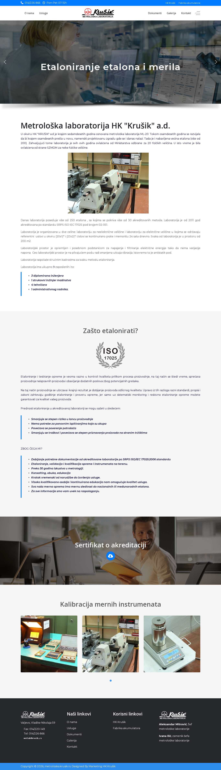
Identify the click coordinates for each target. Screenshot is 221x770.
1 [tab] (110, 680)
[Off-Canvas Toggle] (197, 13)
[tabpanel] (49, 647)
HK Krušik (170, 3)
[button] (5, 62)
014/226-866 (32, 2)
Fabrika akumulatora (189, 3)
